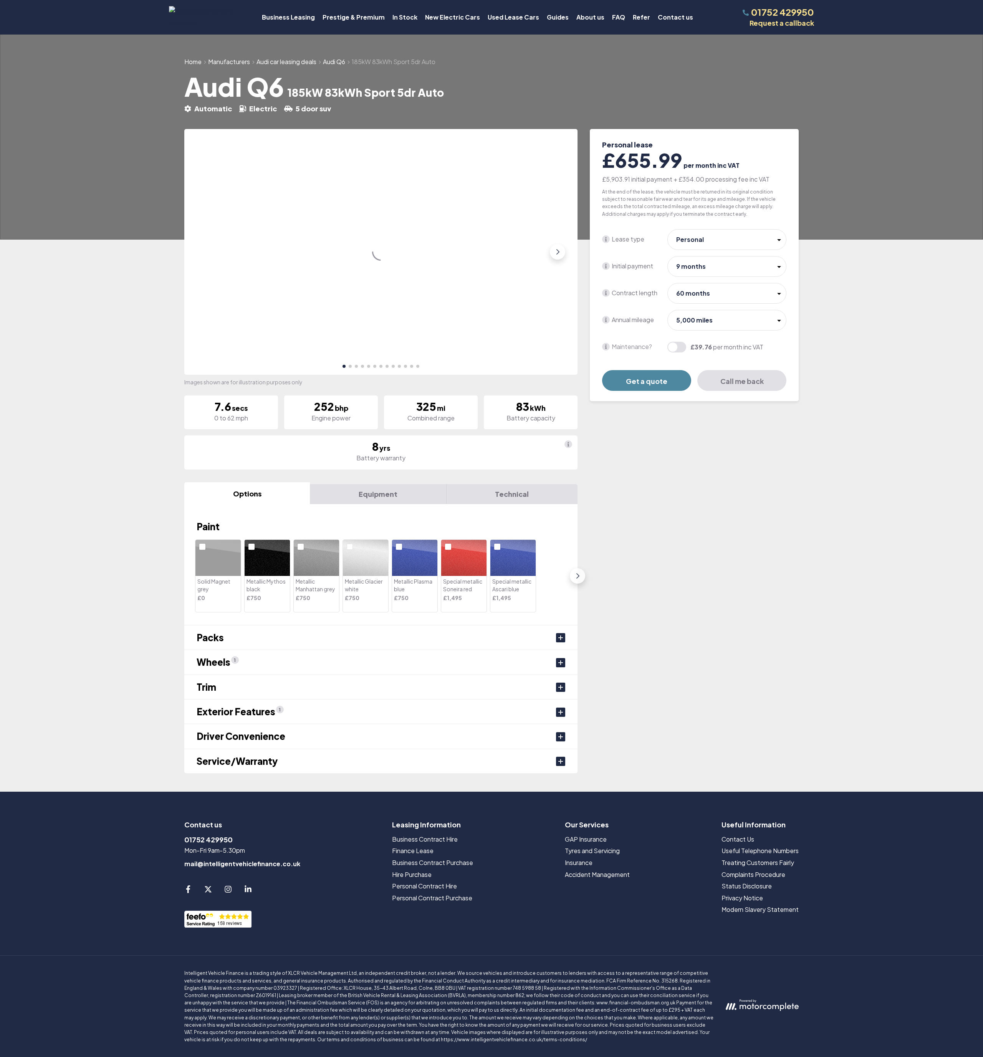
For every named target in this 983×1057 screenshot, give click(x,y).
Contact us (675, 17)
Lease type (628, 239)
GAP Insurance (586, 839)
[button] (344, 366)
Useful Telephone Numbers (760, 851)
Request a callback (782, 22)
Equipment (378, 494)
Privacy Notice (742, 898)
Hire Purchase (412, 874)
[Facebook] (188, 891)
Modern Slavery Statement (760, 909)
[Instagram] (228, 891)
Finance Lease (413, 851)
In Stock (404, 17)
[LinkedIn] (248, 891)
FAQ (618, 17)
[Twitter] (208, 891)
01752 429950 (208, 839)
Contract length (634, 293)
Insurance (578, 863)
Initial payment (632, 266)
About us (590, 17)
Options (247, 493)
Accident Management (597, 874)
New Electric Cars (452, 17)
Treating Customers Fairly (758, 863)
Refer (641, 17)
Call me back (742, 381)
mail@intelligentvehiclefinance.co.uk (242, 864)
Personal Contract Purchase (432, 898)
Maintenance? (632, 346)
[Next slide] (557, 252)
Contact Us (738, 839)
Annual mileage (633, 320)
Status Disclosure (747, 886)
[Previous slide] (204, 252)
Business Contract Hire (425, 839)
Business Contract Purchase (432, 863)
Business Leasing (288, 17)
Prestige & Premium (354, 17)
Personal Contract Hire (424, 886)
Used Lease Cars (513, 17)
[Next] (577, 576)
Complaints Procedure (753, 874)
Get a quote (646, 381)
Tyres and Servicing (592, 851)
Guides (558, 17)
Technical (512, 494)
